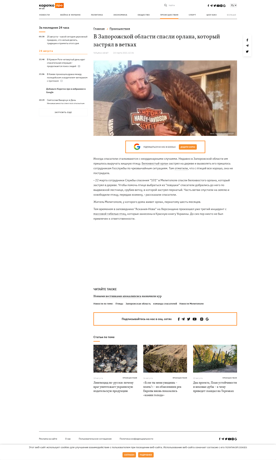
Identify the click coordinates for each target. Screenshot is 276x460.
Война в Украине (70, 15)
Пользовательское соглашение (95, 438)
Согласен (129, 454)
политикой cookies (236, 447)
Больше (231, 15)
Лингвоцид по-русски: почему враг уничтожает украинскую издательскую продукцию (113, 387)
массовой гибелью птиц (109, 214)
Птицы (119, 303)
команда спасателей (165, 303)
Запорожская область (138, 303)
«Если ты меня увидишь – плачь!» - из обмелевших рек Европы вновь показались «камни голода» (162, 389)
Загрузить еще (63, 112)
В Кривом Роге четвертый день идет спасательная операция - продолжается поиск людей (66, 63)
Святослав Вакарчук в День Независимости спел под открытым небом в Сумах (65, 103)
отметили (181, 168)
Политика (97, 15)
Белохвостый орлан (155, 163)
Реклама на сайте (48, 438)
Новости (44, 15)
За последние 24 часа (54, 27)
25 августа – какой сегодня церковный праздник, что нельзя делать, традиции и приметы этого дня (67, 40)
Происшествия (169, 15)
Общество (144, 15)
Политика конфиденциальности (136, 438)
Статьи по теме (104, 337)
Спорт (192, 15)
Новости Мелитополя (191, 303)
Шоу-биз (212, 15)
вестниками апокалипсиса (123, 296)
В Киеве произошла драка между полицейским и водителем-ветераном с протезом (67, 77)
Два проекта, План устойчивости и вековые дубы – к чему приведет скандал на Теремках (215, 387)
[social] (208, 5)
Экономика (120, 15)
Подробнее (146, 454)
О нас (68, 438)
